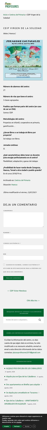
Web (4, 254)
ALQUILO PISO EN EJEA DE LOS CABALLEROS (24, 368)
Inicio (5, 15)
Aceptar (6, 426)
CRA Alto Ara (32, 301)
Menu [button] (42, 4)
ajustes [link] (18, 422)
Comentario (8, 210)
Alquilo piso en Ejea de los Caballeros (21, 376)
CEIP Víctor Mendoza (18, 291)
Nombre (6, 232)
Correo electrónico (12, 243)
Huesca (14, 185)
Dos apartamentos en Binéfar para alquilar (23, 384)
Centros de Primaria (17, 15)
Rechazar (17, 426)
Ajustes (27, 426)
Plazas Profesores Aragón (11, 5)
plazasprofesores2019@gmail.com (26, 352)
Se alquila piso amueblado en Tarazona (21, 393)
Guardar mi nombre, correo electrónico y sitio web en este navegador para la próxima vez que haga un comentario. (22, 268)
